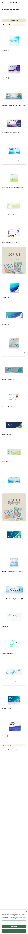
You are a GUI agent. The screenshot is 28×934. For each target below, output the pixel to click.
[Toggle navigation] (2, 2)
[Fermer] (26, 912)
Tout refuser (14, 926)
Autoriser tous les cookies (14, 931)
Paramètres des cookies (14, 922)
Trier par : (5, 24)
